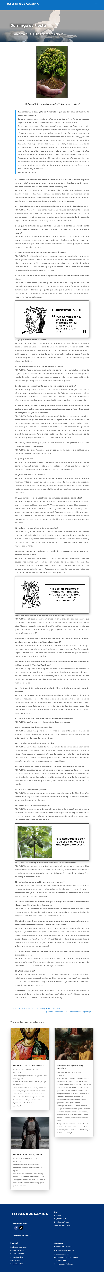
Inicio (56, 1212)
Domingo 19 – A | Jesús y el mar (27, 1154)
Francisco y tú (15, 1260)
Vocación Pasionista (62, 1225)
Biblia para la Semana (18, 1247)
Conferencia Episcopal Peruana (66, 1257)
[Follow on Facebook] (16, 1228)
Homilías (57, 1215)
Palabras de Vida (16, 1264)
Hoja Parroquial (60, 1219)
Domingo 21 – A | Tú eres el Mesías (28, 1065)
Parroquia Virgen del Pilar (64, 1250)
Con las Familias (16, 1257)
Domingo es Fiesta (61, 1222)
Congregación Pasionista (63, 1264)
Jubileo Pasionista (61, 1260)
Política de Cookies (21, 1236)
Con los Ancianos (17, 1250)
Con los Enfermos (17, 1254)
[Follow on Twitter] (21, 1228)
